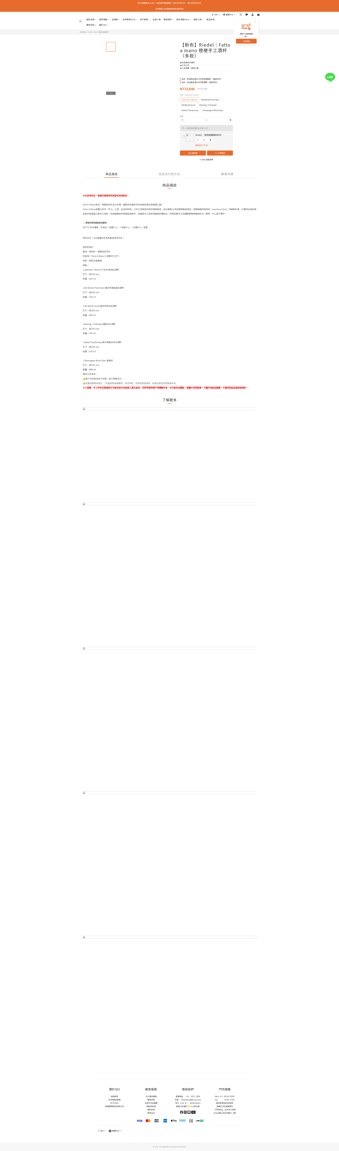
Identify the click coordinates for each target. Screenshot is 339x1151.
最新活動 (90, 19)
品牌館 (115, 19)
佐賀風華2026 (128, 19)
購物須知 (90, 24)
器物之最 (198, 19)
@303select (195, 1103)
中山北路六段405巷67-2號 (225, 1113)
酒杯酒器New (182, 19)
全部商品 (82, 32)
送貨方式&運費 (151, 1103)
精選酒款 (167, 19)
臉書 (219, 1106)
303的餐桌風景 (114, 1099)
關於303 (103, 24)
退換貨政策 (151, 1106)
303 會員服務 (151, 1096)
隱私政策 (151, 1109)
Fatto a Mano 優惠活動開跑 (98, 32)
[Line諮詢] (334, 77)
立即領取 (246, 41)
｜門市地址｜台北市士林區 (224, 1109)
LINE (223, 1106)
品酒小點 (157, 19)
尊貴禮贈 (103, 19)
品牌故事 (114, 1096)
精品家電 (210, 19)
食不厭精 (144, 19)
